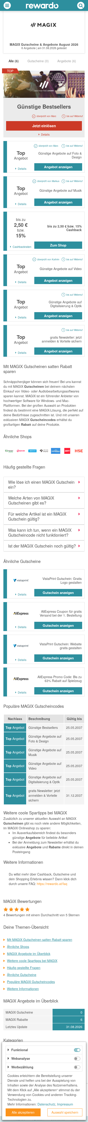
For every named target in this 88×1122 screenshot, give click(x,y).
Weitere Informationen (23, 988)
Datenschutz (46, 1104)
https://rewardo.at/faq (52, 883)
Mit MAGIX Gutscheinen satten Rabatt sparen (39, 939)
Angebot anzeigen (58, 166)
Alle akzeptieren (23, 1112)
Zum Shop (58, 245)
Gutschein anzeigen (58, 592)
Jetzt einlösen (44, 125)
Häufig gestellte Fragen (23, 967)
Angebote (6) (66, 61)
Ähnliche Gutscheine (21, 974)
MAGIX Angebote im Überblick (28, 953)
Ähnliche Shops (18, 946)
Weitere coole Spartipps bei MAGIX (32, 960)
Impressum (65, 1104)
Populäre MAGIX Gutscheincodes (31, 981)
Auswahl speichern (64, 1112)
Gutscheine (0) (38, 61)
